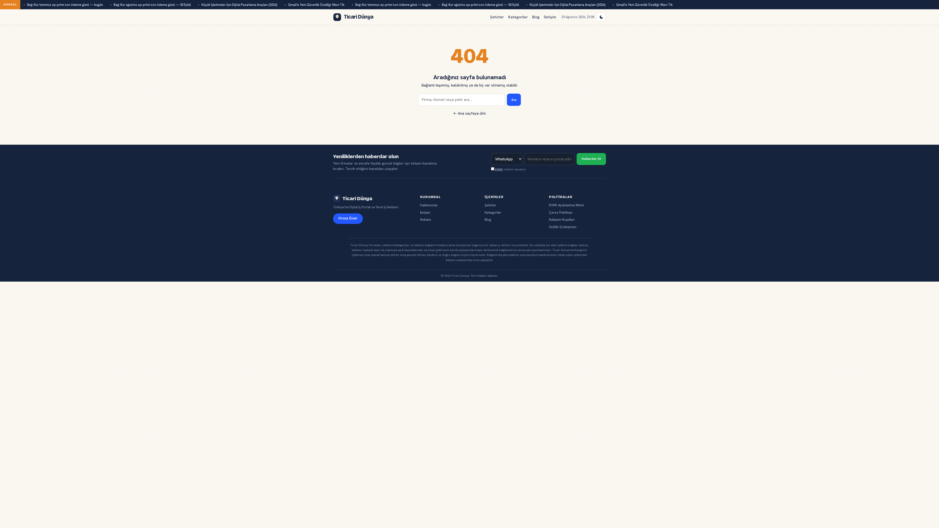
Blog (535, 17)
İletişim (550, 17)
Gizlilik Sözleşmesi (562, 227)
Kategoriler (518, 17)
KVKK (499, 169)
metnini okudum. (510, 169)
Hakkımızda (428, 205)
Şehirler (497, 17)
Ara (513, 100)
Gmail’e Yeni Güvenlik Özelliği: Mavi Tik (316, 5)
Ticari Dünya (357, 198)
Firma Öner (348, 218)
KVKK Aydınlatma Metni (566, 205)
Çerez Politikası (560, 212)
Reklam (425, 219)
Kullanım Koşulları (562, 219)
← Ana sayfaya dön (469, 113)
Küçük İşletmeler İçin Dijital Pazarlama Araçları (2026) (239, 5)
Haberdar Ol (591, 159)
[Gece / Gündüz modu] (601, 17)
